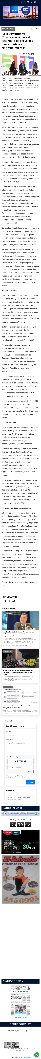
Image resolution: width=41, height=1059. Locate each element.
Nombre (8, 731)
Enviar (30, 782)
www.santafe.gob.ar (10, 493)
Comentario (9, 739)
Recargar (30, 771)
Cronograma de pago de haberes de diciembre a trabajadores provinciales (19, 707)
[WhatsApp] (24, 2)
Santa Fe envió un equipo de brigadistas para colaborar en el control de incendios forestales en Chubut (19, 672)
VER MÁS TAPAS (20, 1017)
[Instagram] (35, 2)
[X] (28, 2)
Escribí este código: (13, 757)
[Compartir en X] (9, 601)
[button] (21, 2)
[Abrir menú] (4, 23)
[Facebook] (31, 2)
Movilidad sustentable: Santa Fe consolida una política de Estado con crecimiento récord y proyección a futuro (18, 634)
